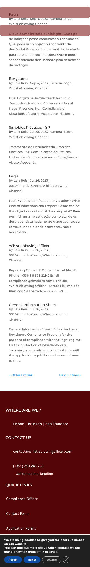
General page (61, 83)
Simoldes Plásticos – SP (29, 127)
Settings (52, 559)
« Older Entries (20, 375)
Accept (13, 559)
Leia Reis (21, 83)
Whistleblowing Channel (28, 88)
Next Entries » (70, 375)
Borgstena (18, 79)
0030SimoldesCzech (25, 186)
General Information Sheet (32, 305)
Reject (32, 559)
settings (51, 551)
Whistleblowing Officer (29, 246)
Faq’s (13, 176)
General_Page (61, 132)
